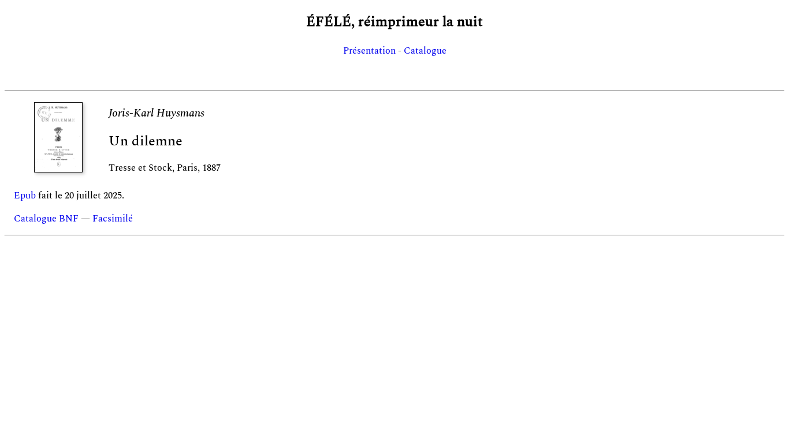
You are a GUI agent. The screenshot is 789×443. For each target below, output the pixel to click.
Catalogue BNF (46, 219)
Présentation (369, 51)
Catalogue (425, 51)
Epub (25, 195)
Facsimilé (112, 219)
